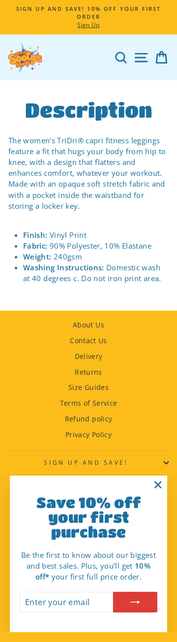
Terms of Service (89, 403)
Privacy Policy (88, 434)
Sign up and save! (86, 462)
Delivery (89, 356)
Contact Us (88, 340)
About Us (88, 324)
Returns (88, 372)
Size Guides (88, 387)
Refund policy (89, 418)
